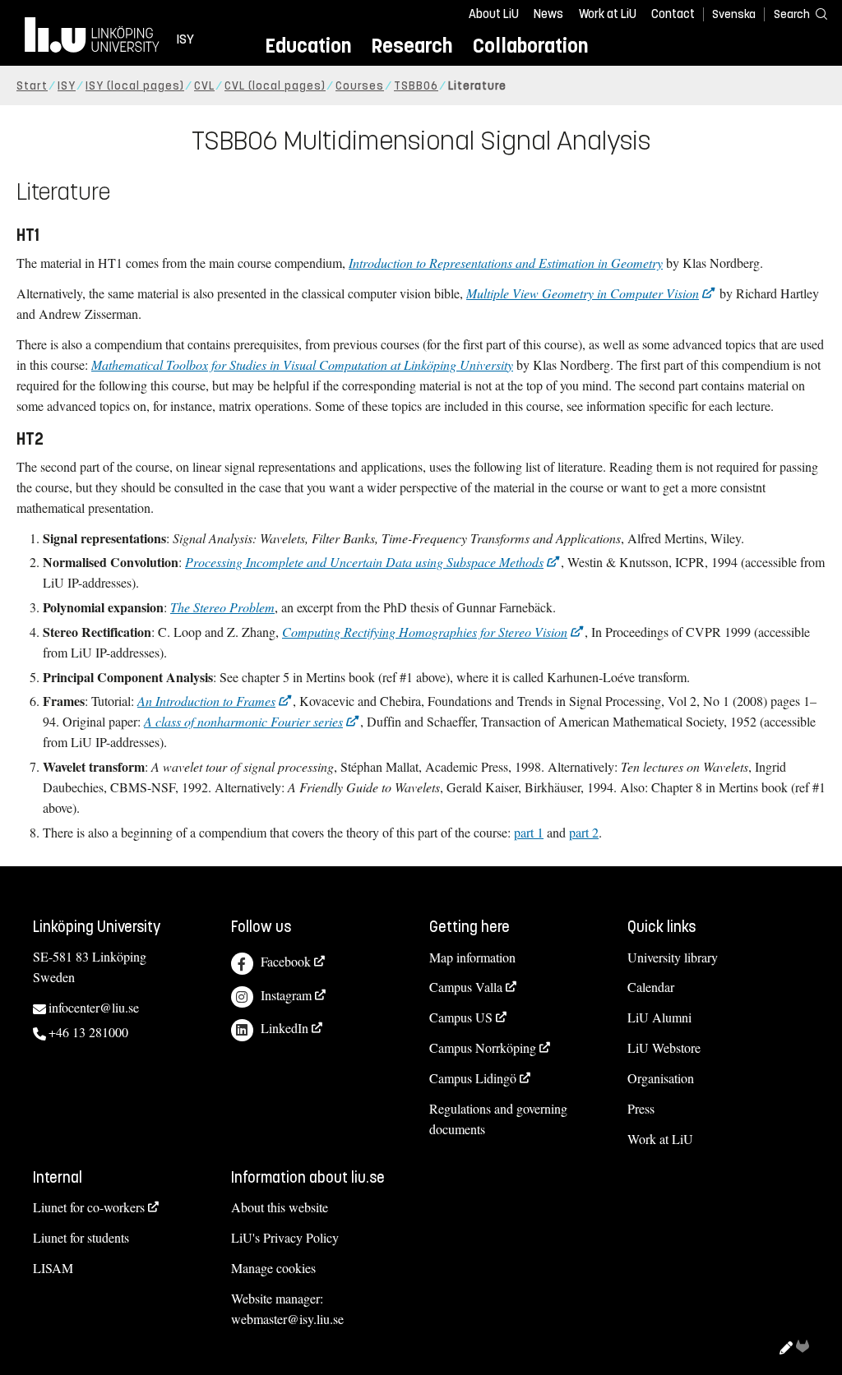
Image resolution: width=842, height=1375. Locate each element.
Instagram (286, 995)
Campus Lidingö (472, 1078)
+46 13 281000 (88, 1031)
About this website (279, 1207)
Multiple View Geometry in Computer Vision (582, 293)
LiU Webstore (664, 1047)
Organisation (660, 1078)
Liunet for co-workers (89, 1207)
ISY (67, 86)
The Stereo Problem (222, 607)
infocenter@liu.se (94, 1007)
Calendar (650, 986)
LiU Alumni (659, 1017)
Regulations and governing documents (498, 1118)
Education (308, 45)
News (548, 14)
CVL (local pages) (275, 86)
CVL (204, 86)
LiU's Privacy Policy (285, 1237)
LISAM (53, 1267)
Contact (673, 14)
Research (411, 45)
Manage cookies (273, 1267)
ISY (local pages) (135, 86)
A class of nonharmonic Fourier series (243, 721)
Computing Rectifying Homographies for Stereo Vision (424, 631)
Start (32, 86)
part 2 (584, 832)
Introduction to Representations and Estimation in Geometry (506, 262)
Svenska (734, 14)
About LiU (494, 14)
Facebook (286, 961)
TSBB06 (416, 86)
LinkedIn (284, 1027)
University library (672, 957)
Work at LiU (607, 14)
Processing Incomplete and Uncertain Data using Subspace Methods (364, 561)
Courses (359, 86)
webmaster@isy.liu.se (287, 1318)
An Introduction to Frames (206, 700)
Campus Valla (465, 986)
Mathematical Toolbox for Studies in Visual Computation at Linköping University (302, 364)
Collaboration (530, 45)
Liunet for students (81, 1237)
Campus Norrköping (482, 1047)
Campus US (461, 1017)
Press (641, 1108)
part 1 (529, 832)
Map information (472, 957)
